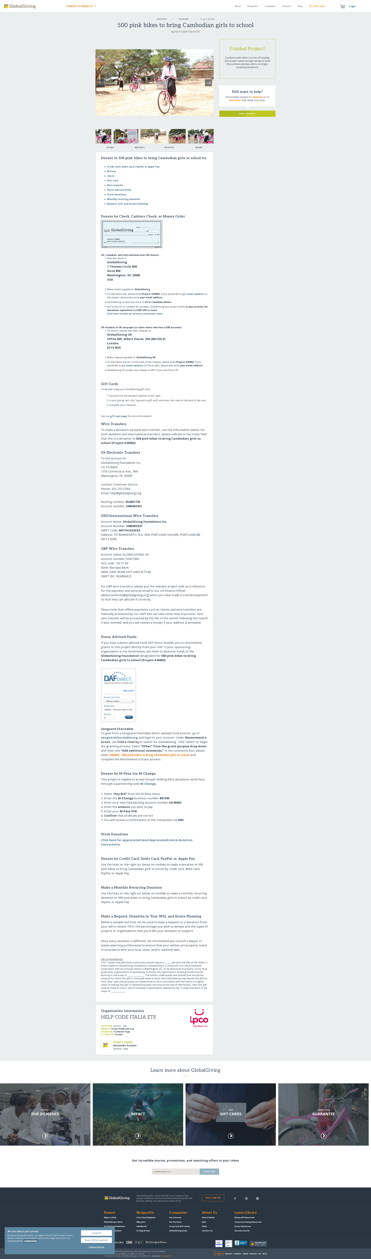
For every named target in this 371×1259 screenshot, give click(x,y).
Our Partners (175, 1222)
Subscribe (209, 1171)
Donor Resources (242, 1226)
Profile (119, 1034)
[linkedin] (257, 1198)
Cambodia (183, 19)
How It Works (208, 1217)
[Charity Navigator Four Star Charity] (220, 1243)
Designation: (110, 706)
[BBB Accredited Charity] (242, 1243)
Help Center (213, 1197)
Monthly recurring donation (123, 199)
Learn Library (245, 1213)
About (238, 6)
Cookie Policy (30, 1241)
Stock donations (116, 194)
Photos (169, 147)
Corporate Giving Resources (247, 1222)
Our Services (175, 1217)
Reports (140, 147)
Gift (319, 6)
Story (110, 147)
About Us (209, 1213)
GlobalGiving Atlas (178, 1230)
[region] (60, 1240)
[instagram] (246, 1198)
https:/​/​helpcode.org (122, 1028)
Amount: (108, 714)
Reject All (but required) (96, 1240)
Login (352, 6)
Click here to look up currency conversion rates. (135, 313)
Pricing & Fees (143, 1230)
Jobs (204, 1222)
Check (110, 176)
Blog (300, 6)
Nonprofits (252, 6)
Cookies (237, 1254)
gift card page (118, 416)
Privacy (228, 1254)
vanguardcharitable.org (119, 737)
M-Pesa (111, 171)
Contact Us (207, 1230)
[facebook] (235, 1198)
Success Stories (242, 1230)
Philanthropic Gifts (113, 1222)
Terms (245, 1254)
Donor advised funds (119, 189)
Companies (269, 6)
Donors (109, 1213)
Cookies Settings (96, 1247)
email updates (195, 294)
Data (264, 1254)
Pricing (253, 1254)
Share (198, 147)
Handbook (142, 1226)
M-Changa (148, 784)
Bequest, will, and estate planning (127, 203)
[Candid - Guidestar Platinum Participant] (230, 1243)
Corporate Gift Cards (179, 1226)
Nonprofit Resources (244, 1217)
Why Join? (141, 1222)
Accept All (96, 1233)
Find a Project (247, 113)
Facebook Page (121, 1031)
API (259, 1254)
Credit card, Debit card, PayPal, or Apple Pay (133, 166)
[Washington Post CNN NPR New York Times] (145, 1243)
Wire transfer (115, 185)
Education (161, 19)
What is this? (128, 691)
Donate (79, 6)
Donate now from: (112, 697)
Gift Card (112, 180)
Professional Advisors (114, 1226)
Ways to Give (110, 1217)
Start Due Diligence (146, 1217)
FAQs (204, 1226)
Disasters (286, 6)
